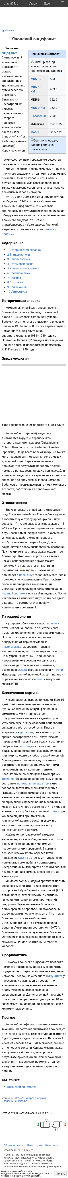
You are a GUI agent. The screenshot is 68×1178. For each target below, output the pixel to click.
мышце (22, 669)
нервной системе (13, 593)
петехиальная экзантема (34, 783)
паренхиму (26, 575)
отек (40, 679)
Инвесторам (34, 1145)
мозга (55, 623)
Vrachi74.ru (11, 3)
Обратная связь (13, 1145)
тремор (55, 811)
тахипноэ (8, 778)
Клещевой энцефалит (21, 1087)
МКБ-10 (36, 79)
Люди (33, 3)
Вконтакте (51, 1145)
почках (58, 669)
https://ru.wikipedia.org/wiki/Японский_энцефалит (25, 1099)
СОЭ (21, 858)
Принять (60, 1173)
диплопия (26, 732)
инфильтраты (11, 646)
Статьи (10, 30)
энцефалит (9, 53)
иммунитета (54, 976)
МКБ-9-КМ (38, 108)
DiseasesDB (38, 116)
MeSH (35, 132)
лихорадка (26, 746)
